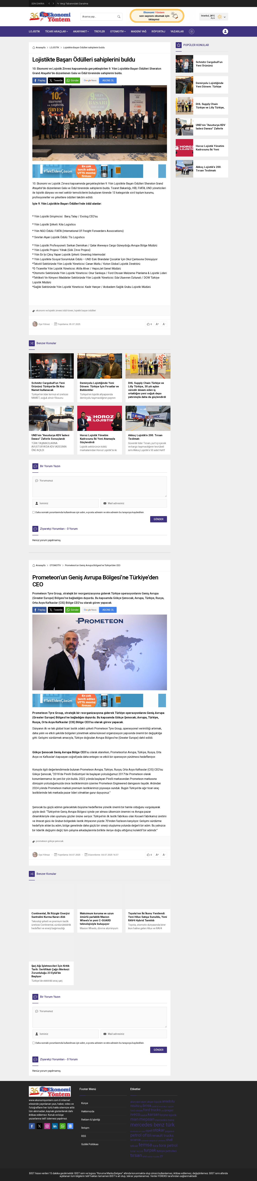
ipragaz (168, 1110)
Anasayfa (40, 47)
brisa (147, 1105)
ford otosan (136, 1110)
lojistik (173, 1115)
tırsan (136, 1155)
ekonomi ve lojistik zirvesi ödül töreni (54, 310)
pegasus (169, 1131)
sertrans (161, 1141)
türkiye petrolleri (167, 1151)
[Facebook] (32, 1126)
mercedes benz (164, 1120)
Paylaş (41, 80)
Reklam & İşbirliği (90, 1119)
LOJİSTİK (54, 47)
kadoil (144, 1115)
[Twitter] (39, 1126)
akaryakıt (135, 1101)
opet (149, 1131)
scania (135, 1140)
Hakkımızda (87, 1111)
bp (141, 1106)
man (134, 1119)
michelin (134, 1131)
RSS (83, 1136)
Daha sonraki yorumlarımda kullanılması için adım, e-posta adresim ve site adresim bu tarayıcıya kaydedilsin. (89, 512)
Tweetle (58, 80)
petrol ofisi (140, 1135)
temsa (145, 1145)
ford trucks (152, 1110)
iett (162, 1111)
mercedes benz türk (152, 1125)
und (144, 1156)
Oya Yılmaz (44, 324)
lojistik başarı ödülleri (85, 310)
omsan (142, 1131)
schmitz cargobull (149, 1141)
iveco (135, 1114)
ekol (161, 1106)
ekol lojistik (168, 1106)
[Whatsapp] (63, 1126)
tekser (134, 1146)
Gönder (75, 80)
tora (155, 1146)
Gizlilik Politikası (89, 1144)
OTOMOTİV (55, 565)
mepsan (147, 1119)
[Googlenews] (70, 1126)
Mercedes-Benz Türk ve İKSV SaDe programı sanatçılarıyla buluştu (93, 3)
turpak (150, 1150)
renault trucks (163, 1135)
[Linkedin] (55, 1126)
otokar (159, 1130)
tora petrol (168, 1145)
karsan (154, 1114)
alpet (144, 1101)
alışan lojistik (154, 1101)
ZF (161, 1156)
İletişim (85, 1127)
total (132, 1151)
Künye (84, 1103)
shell (169, 1140)
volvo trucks (153, 1156)
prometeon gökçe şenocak (49, 841)
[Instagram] (47, 1126)
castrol (155, 1106)
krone (164, 1115)
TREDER (139, 1151)
